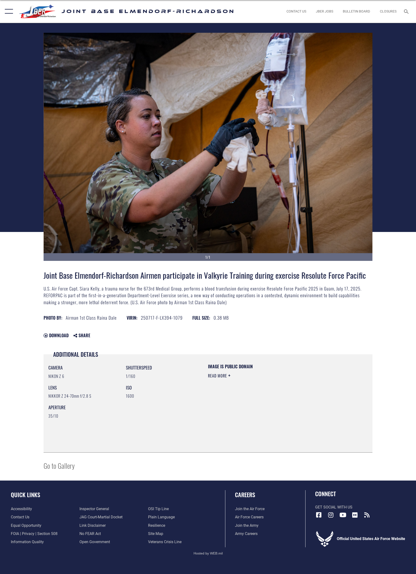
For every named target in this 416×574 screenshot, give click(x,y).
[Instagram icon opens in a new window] (330, 515)
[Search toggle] (407, 11)
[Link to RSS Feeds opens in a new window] (366, 515)
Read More (218, 376)
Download (58, 335)
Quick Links (25, 494)
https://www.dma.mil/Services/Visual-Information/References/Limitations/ (264, 406)
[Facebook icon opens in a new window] (318, 515)
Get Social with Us (333, 507)
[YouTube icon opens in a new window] (342, 515)
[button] (8, 11)
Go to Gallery (59, 465)
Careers (245, 494)
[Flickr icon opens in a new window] (354, 515)
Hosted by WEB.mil (208, 553)
